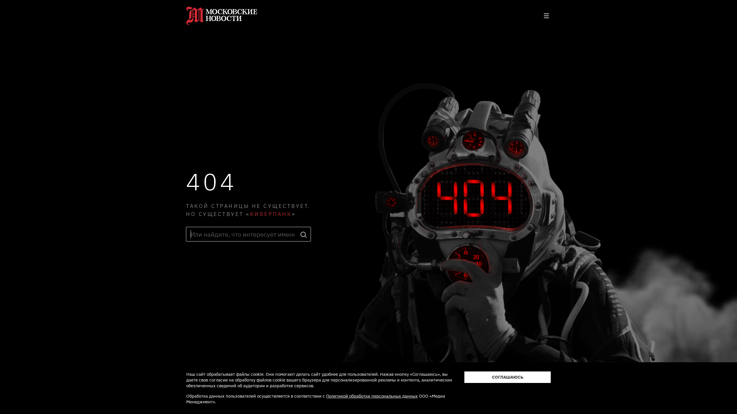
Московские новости (222, 16)
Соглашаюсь (507, 377)
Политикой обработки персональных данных (372, 396)
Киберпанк (271, 214)
